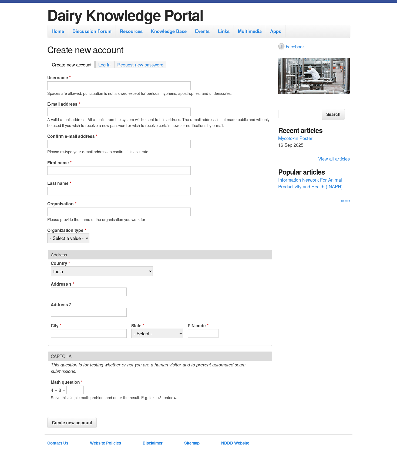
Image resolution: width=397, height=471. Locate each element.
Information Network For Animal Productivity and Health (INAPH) (310, 183)
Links (224, 31)
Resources (131, 31)
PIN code (198, 325)
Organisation (61, 204)
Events (202, 31)
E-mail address (63, 104)
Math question (67, 382)
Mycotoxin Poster (295, 138)
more (344, 200)
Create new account (73, 64)
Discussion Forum (92, 31)
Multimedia (250, 31)
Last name (59, 183)
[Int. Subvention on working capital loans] (314, 77)
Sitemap (192, 443)
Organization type (66, 230)
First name (59, 162)
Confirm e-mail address (72, 136)
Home (58, 31)
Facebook (295, 46)
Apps (275, 31)
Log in (104, 64)
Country (60, 263)
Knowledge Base (169, 31)
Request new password (140, 64)
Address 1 (62, 284)
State (137, 325)
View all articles (334, 158)
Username (59, 77)
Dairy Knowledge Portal (125, 14)
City (56, 325)
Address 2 (61, 304)
